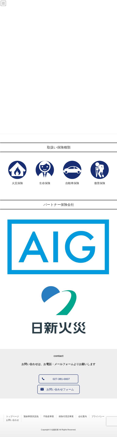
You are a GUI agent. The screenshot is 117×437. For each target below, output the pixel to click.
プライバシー (98, 416)
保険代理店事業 (66, 416)
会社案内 (82, 416)
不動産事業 (48, 416)
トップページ (12, 416)
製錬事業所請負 (31, 416)
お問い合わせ (12, 420)
